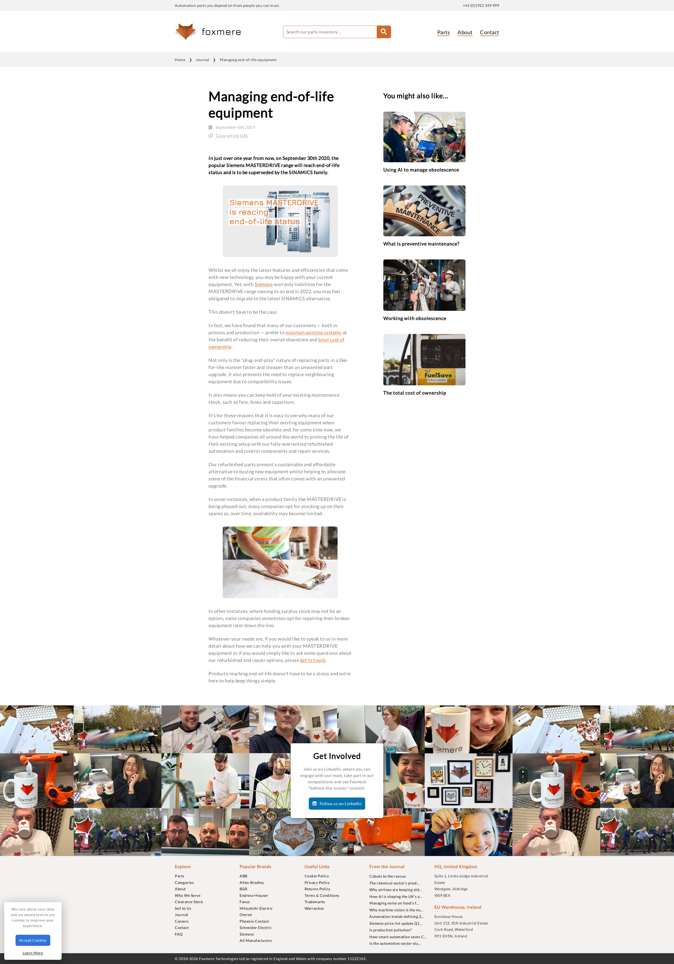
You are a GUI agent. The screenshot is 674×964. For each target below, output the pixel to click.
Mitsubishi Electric (256, 908)
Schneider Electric (256, 927)
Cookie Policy (317, 876)
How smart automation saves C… (398, 937)
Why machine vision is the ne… (396, 910)
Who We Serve (187, 895)
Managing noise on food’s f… (394, 903)
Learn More (33, 953)
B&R (243, 889)
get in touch (313, 660)
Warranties (314, 908)
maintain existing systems (313, 332)
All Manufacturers (256, 940)
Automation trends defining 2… (396, 916)
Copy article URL (232, 135)
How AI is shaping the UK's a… (395, 896)
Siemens (264, 284)
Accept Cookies (33, 940)
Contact (489, 32)
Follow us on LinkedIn (340, 803)
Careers (182, 921)
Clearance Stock (189, 901)
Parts (443, 32)
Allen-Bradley (252, 882)
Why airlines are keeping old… (395, 889)
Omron (246, 914)
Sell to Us (183, 908)
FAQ (179, 934)
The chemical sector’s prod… (394, 883)
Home (180, 59)
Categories (184, 882)
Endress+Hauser (254, 895)
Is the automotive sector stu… (395, 943)
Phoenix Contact (254, 921)
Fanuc (245, 901)
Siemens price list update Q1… (395, 923)
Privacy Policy (317, 882)
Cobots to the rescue (387, 876)
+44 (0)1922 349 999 (481, 5)
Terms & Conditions (322, 895)
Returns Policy (317, 889)
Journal (202, 59)
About (465, 32)
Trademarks (315, 901)
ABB (243, 876)
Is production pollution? (390, 930)
